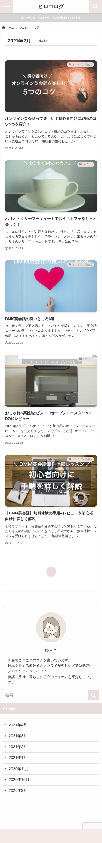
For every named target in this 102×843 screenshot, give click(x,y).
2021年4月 (18, 725)
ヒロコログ (51, 6)
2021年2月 (18, 747)
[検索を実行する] (93, 695)
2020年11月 (19, 769)
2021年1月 (18, 758)
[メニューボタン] (6, 6)
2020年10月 (19, 780)
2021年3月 (18, 736)
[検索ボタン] (95, 6)
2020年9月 (18, 791)
